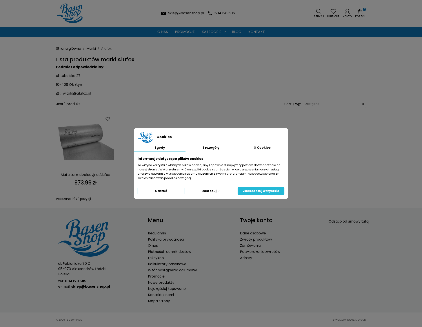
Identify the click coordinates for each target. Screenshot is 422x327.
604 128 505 (225, 13)
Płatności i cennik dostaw (169, 251)
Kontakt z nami (161, 294)
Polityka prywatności (166, 239)
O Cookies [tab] (262, 147)
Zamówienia (250, 245)
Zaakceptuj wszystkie (261, 191)
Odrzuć (161, 191)
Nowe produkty (161, 282)
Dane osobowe (253, 233)
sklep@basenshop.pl (186, 13)
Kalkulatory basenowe (167, 264)
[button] (319, 13)
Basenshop (74, 320)
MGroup (360, 320)
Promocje (156, 276)
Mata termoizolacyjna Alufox (85, 174)
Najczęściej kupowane (167, 288)
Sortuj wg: (292, 103)
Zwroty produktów (256, 239)
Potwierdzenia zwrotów (260, 251)
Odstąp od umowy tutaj (349, 221)
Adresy (246, 257)
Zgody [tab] (160, 147)
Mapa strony (159, 300)
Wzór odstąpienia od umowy (172, 270)
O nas (153, 245)
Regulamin (157, 233)
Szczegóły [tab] (211, 147)
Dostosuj (209, 191)
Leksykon (156, 257)
